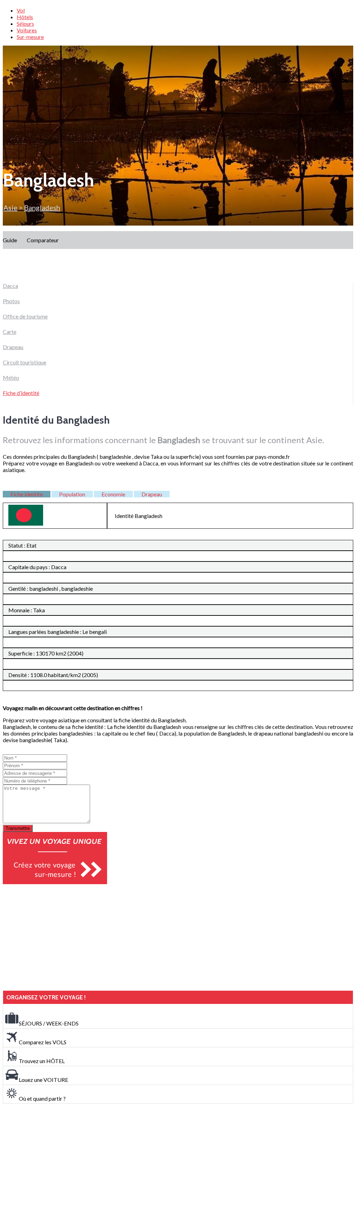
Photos (11, 301)
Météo (11, 377)
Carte (9, 331)
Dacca (10, 285)
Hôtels (25, 17)
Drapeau (13, 347)
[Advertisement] (55, 937)
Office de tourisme (25, 316)
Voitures (27, 30)
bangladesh (42, 207)
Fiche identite (26, 494)
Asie (10, 207)
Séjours (25, 23)
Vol (21, 10)
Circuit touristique (24, 362)
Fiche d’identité (21, 393)
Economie (113, 494)
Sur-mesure (30, 36)
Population (72, 494)
